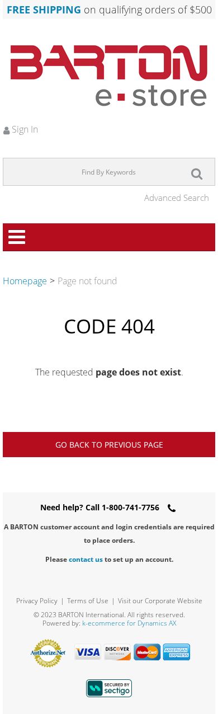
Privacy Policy (37, 600)
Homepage (25, 281)
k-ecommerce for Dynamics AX (129, 623)
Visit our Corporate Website (160, 600)
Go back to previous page (109, 444)
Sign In (24, 129)
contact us (86, 559)
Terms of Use (87, 600)
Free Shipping (44, 9)
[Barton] (109, 75)
